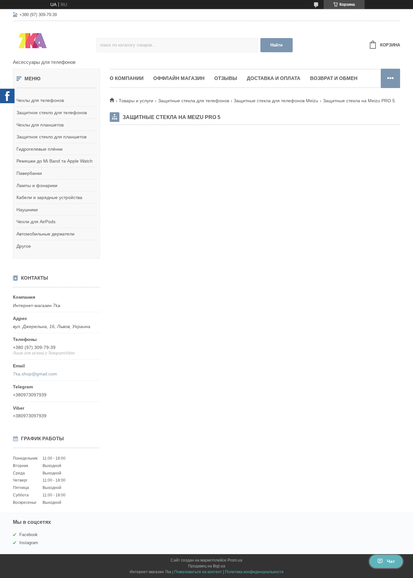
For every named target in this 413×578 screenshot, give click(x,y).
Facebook (28, 534)
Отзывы (225, 78)
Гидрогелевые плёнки (39, 149)
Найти (276, 45)
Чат (391, 561)
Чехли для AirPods (35, 221)
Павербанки (29, 173)
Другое (23, 246)
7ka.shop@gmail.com (35, 373)
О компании (127, 78)
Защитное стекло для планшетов (51, 136)
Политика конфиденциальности (254, 572)
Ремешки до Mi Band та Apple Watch (54, 161)
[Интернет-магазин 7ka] (54, 41)
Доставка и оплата (273, 78)
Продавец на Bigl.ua (206, 566)
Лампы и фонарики (36, 185)
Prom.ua (234, 560)
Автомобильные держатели (45, 233)
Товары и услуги (136, 100)
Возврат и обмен (334, 78)
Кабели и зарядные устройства (49, 197)
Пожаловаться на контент (198, 572)
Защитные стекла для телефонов (193, 100)
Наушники (27, 209)
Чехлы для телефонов (40, 100)
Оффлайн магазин (179, 78)
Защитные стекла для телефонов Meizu (276, 100)
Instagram (28, 542)
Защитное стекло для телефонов (51, 112)
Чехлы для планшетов (40, 124)
